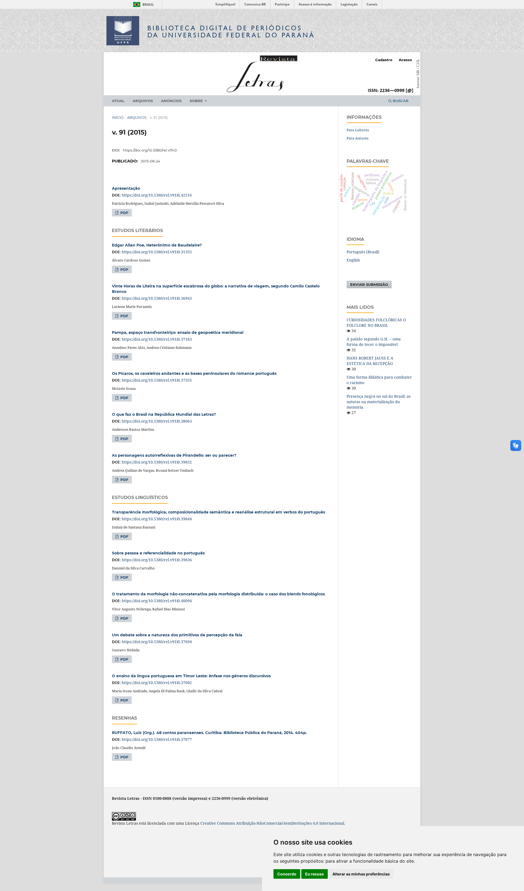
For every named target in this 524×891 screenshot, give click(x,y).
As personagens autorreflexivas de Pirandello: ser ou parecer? (174, 455)
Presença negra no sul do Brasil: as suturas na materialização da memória (378, 402)
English (353, 260)
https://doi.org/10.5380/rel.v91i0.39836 (157, 559)
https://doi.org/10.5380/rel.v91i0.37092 (157, 682)
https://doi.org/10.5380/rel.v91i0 (150, 150)
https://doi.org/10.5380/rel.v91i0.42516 (157, 195)
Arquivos (143, 101)
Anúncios (171, 101)
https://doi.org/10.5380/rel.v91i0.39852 (157, 462)
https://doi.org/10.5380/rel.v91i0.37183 (157, 339)
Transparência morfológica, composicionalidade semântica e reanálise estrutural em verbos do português (218, 512)
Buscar (400, 101)
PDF (123, 212)
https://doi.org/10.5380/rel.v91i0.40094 (157, 600)
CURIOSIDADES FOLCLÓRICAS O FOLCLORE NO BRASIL (376, 322)
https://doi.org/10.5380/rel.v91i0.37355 (157, 380)
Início (118, 117)
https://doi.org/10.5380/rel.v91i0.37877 (157, 739)
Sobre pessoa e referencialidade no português (158, 553)
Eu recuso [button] (314, 874)
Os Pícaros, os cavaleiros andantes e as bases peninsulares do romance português (194, 373)
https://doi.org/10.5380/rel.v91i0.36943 (157, 298)
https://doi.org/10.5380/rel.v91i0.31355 (157, 251)
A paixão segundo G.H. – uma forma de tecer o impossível (374, 341)
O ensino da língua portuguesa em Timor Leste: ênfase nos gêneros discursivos (191, 675)
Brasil (142, 4)
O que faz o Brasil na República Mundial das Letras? (164, 414)
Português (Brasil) (363, 251)
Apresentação (126, 188)
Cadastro (383, 60)
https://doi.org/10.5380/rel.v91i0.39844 (157, 518)
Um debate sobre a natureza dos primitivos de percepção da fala (177, 634)
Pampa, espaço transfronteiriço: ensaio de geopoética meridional (177, 332)
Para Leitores (358, 129)
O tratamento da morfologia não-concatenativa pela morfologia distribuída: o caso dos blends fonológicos (218, 594)
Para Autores (357, 138)
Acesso (405, 60)
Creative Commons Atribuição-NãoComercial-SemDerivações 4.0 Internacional (272, 823)
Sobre (197, 101)
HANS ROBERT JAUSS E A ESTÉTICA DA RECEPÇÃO (370, 360)
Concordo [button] (286, 874)
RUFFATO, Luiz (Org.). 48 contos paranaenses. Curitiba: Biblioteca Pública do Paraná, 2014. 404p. (209, 732)
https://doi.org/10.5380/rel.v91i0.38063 (157, 421)
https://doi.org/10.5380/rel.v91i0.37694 (157, 641)
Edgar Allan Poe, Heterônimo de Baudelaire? (157, 245)
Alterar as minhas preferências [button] (361, 874)
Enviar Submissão (369, 284)
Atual (118, 101)
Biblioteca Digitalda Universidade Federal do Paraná (231, 31)
